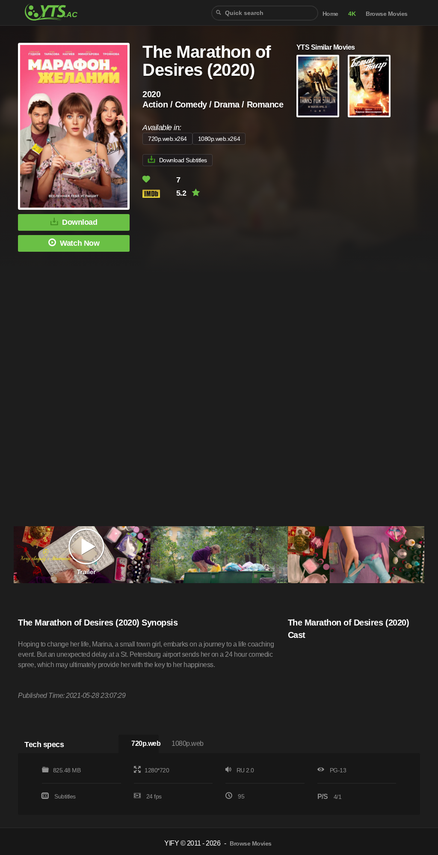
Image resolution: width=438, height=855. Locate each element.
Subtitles (65, 796)
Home (330, 14)
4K (351, 14)
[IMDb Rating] (158, 194)
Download (79, 222)
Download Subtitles (183, 160)
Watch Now (79, 243)
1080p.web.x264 (219, 138)
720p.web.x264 (167, 138)
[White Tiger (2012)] (369, 86)
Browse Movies (387, 14)
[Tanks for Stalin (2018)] (317, 86)
